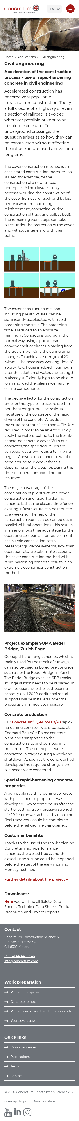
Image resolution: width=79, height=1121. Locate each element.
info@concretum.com (21, 961)
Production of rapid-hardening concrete (41, 1011)
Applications (27, 57)
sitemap (10, 1101)
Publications (20, 1057)
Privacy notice (44, 1101)
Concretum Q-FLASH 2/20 (36, 722)
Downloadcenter (23, 1047)
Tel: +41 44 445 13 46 (19, 956)
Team (15, 1066)
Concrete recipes (23, 1002)
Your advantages (23, 1021)
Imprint (25, 1101)
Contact (17, 1076)
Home (8, 57)
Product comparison (26, 992)
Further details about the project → (36, 879)
